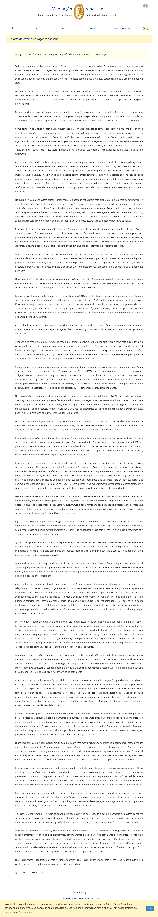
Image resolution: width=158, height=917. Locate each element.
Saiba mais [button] (25, 912)
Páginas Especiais (122, 28)
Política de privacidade (71, 898)
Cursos (64, 28)
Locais (93, 28)
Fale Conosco (92, 898)
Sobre (35, 28)
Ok (150, 908)
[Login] (145, 5)
